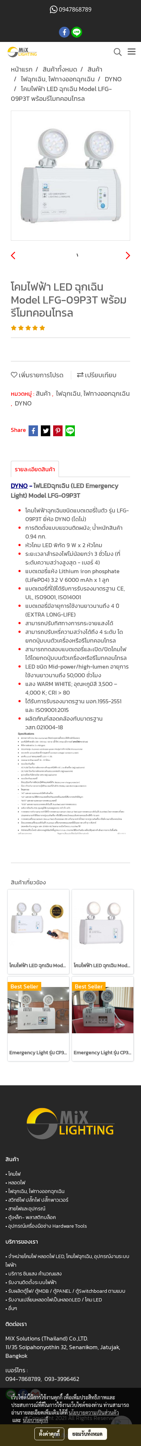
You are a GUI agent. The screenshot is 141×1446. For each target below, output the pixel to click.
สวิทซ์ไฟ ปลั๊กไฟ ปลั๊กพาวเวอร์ (38, 1200)
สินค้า (44, 393)
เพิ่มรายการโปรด (40, 375)
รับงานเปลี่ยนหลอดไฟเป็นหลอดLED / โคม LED (55, 1300)
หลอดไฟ (16, 1183)
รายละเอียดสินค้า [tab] (35, 469)
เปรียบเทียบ (100, 375)
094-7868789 (22, 1378)
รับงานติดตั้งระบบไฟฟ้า (32, 1282)
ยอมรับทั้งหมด (87, 1433)
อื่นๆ (12, 1308)
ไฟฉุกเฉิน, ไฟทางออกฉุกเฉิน (93, 393)
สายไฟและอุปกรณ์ (26, 1209)
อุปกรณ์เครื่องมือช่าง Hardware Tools (47, 1226)
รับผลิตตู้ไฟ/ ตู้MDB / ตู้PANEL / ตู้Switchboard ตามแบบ (66, 1291)
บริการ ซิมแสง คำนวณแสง (35, 1274)
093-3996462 (61, 1378)
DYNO (23, 403)
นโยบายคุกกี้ (35, 1420)
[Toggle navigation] (132, 52)
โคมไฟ (14, 1174)
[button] (115, 52)
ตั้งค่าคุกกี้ (49, 1433)
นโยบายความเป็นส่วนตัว (94, 1412)
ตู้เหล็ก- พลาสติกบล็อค (32, 1217)
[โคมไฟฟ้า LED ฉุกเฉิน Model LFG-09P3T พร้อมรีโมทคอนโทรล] (70, 176)
